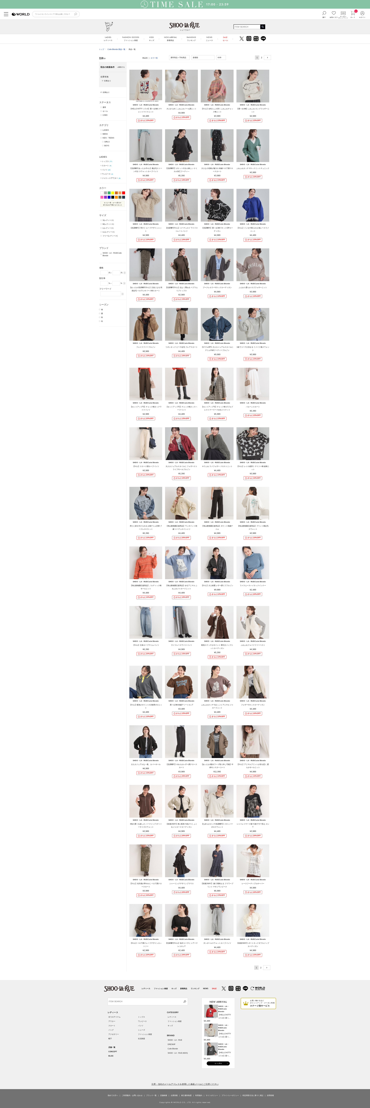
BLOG (110, 1056)
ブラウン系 (116, 192)
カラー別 (154, 58)
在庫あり (106, 92)
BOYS (106, 146)
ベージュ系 (120, 192)
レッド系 (123, 192)
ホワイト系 (102, 193)
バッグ (111, 1030)
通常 (104, 107)
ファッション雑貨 (161, 989)
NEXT (267, 57)
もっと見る (218, 1063)
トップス (107, 161)
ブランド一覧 (151, 1095)
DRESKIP (171, 1044)
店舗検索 (163, 1095)
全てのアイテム (114, 1017)
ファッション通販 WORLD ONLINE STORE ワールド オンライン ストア (21, 14)
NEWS (205, 989)
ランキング (195, 989)
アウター (111, 1021)
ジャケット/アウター (111, 178)
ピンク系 (101, 197)
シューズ (141, 1030)
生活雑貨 (141, 1039)
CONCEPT (112, 1052)
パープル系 (105, 197)
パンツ (106, 170)
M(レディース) (108, 224)
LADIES (106, 130)
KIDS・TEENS (108, 138)
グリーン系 (109, 192)
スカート (106, 166)
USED (105, 115)
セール (105, 111)
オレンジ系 (116, 197)
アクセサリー (113, 1034)
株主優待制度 (186, 1095)
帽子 (110, 1039)
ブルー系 (109, 197)
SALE (214, 989)
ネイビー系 (123, 197)
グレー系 (105, 192)
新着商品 (183, 989)
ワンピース (107, 174)
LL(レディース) (108, 232)
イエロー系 (112, 192)
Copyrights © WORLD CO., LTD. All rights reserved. (185, 1102)
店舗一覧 (111, 1047)
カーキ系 (120, 197)
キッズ (174, 989)
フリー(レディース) (110, 236)
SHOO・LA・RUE (175, 1040)
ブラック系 (112, 197)
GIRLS (107, 142)
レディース (146, 989)
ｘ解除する (121, 67)
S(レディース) (108, 220)
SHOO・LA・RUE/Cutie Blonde (112, 254)
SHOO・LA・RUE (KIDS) (178, 1053)
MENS (105, 134)
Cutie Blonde (173, 1049)
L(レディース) (108, 228)
